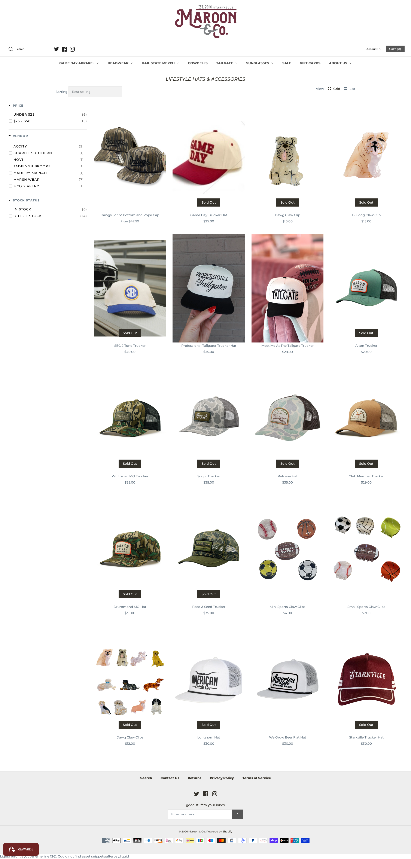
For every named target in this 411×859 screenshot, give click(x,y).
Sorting (61, 92)
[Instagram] (72, 49)
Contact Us (170, 778)
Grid (337, 89)
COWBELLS (198, 63)
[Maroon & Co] (205, 22)
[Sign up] (237, 814)
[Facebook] (64, 49)
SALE (286, 63)
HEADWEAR (118, 63)
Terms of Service (256, 778)
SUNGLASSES (258, 63)
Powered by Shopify (219, 831)
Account (372, 49)
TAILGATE (225, 63)
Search (146, 778)
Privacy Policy (222, 778)
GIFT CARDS (310, 63)
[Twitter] (56, 49)
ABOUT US (338, 63)
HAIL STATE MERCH (159, 63)
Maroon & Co (196, 831)
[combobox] (29, 49)
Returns (194, 778)
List (352, 89)
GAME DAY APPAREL (77, 63)
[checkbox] (50, 114)
